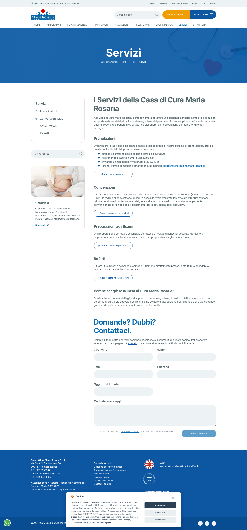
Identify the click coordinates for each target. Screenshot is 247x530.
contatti (132, 343)
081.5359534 (43, 470)
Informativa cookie (104, 480)
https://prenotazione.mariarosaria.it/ (184, 165)
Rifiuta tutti (160, 512)
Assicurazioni (48, 126)
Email (97, 367)
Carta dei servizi (102, 463)
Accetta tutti (160, 505)
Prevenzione (142, 24)
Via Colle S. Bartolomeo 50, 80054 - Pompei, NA (56, 3)
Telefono (163, 367)
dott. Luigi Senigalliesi (63, 489)
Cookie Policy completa (100, 523)
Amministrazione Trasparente (110, 470)
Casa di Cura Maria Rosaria (113, 62)
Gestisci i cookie (102, 483)
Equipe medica (164, 24)
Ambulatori (54, 24)
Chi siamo (162, 3)
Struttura (199, 24)
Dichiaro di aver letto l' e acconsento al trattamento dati (135, 431)
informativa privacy (130, 431)
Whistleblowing (102, 473)
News (152, 3)
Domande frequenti (179, 3)
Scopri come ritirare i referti (114, 278)
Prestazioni (121, 24)
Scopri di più (42, 225)
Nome (161, 349)
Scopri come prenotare (113, 174)
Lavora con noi (198, 3)
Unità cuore (43, 203)
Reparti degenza (77, 24)
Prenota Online (174, 14)
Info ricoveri (100, 24)
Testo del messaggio (108, 401)
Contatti (211, 3)
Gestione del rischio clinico (108, 466)
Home (37, 24)
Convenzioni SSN (51, 118)
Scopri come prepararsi (113, 245)
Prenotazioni (48, 111)
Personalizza (160, 519)
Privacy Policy (101, 477)
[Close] (173, 498)
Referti (44, 133)
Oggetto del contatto (108, 384)
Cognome (100, 349)
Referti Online (201, 14)
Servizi (183, 24)
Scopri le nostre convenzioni (114, 213)
